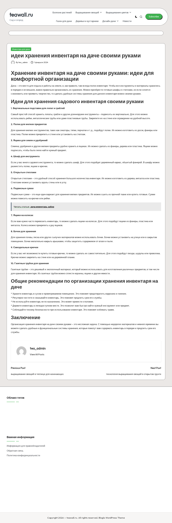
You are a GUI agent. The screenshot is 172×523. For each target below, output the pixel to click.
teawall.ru (21, 14)
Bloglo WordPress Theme (112, 517)
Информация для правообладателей (26, 445)
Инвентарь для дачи (21, 49)
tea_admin (38, 348)
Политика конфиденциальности (23, 455)
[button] (153, 16)
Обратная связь (15, 450)
